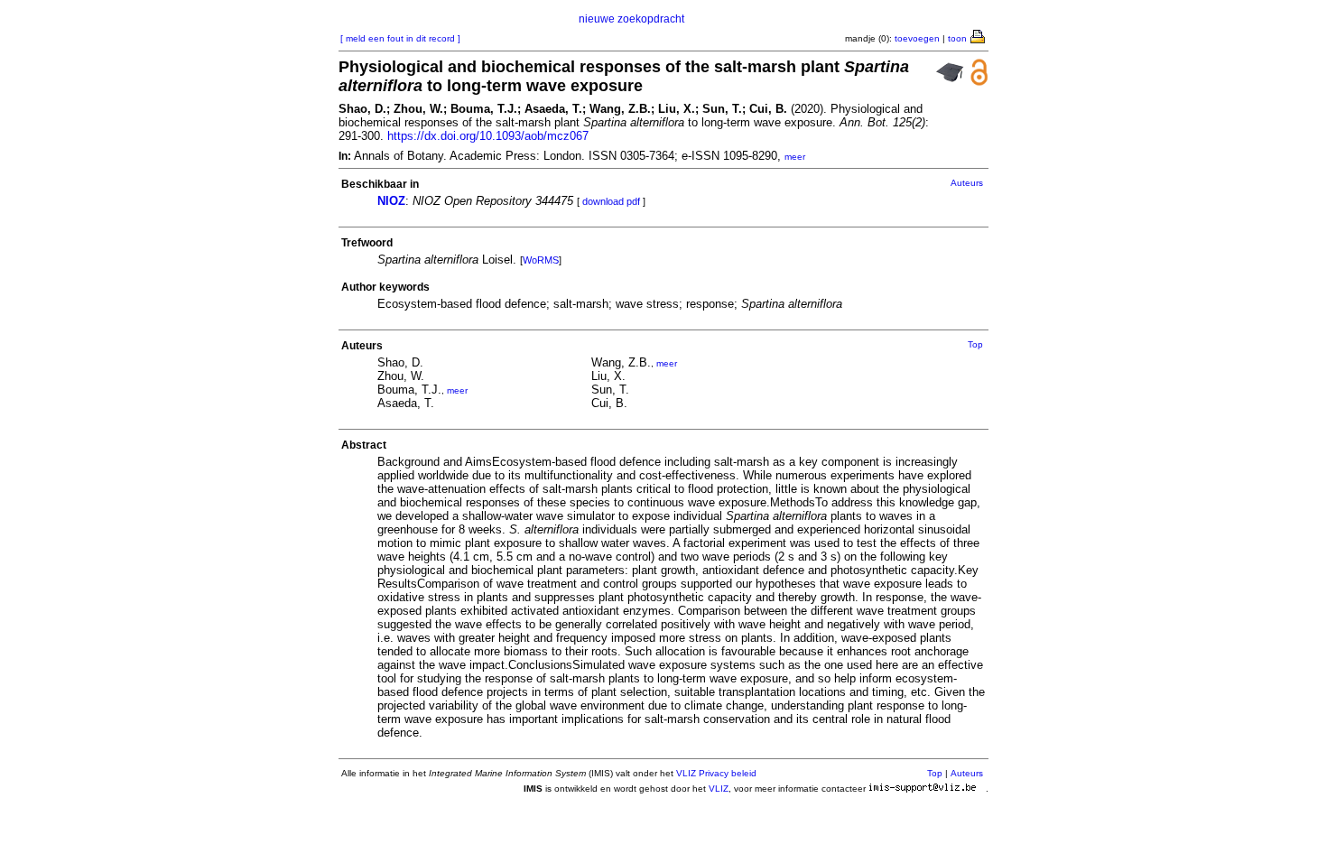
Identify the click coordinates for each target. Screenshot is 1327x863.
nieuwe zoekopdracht (631, 19)
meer (794, 157)
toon (957, 38)
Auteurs (967, 183)
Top (975, 344)
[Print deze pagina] (978, 35)
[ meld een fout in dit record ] (400, 38)
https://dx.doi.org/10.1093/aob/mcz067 (488, 136)
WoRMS (541, 260)
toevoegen (917, 38)
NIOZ (391, 201)
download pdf (611, 201)
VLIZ (718, 788)
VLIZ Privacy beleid (716, 773)
